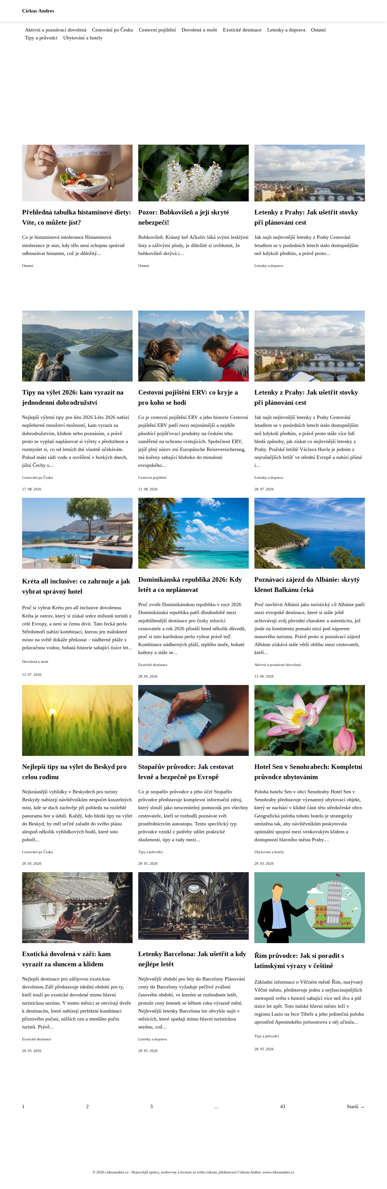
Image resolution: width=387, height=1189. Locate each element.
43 (282, 1106)
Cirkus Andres (38, 11)
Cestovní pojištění (157, 30)
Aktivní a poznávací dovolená (55, 30)
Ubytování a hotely (83, 38)
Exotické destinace (242, 30)
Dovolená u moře (199, 30)
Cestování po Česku (112, 30)
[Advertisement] (193, 84)
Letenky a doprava (286, 30)
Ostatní (318, 30)
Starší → (356, 1106)
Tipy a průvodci (41, 38)
